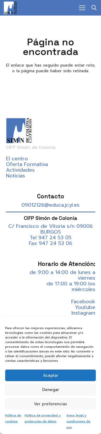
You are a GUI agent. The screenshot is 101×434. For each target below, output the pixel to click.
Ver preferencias (50, 404)
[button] (94, 8)
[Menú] (82, 7)
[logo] (10, 7)
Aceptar (50, 375)
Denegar (50, 390)
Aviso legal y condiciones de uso (78, 421)
